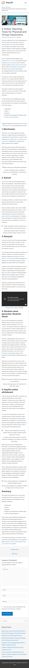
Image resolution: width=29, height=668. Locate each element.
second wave (19, 64)
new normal (11, 62)
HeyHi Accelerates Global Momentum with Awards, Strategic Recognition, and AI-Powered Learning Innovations (14, 654)
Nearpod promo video (11, 307)
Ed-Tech (12, 37)
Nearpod (4, 240)
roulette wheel (17, 351)
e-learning (9, 91)
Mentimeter (5, 133)
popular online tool (6, 216)
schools (11, 44)
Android (18, 420)
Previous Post (14, 549)
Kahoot (3, 181)
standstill (4, 44)
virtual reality (7, 272)
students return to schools (8, 60)
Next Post (14, 553)
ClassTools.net (5, 353)
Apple (24, 420)
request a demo (9, 541)
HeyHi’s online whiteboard (11, 117)
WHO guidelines (13, 66)
